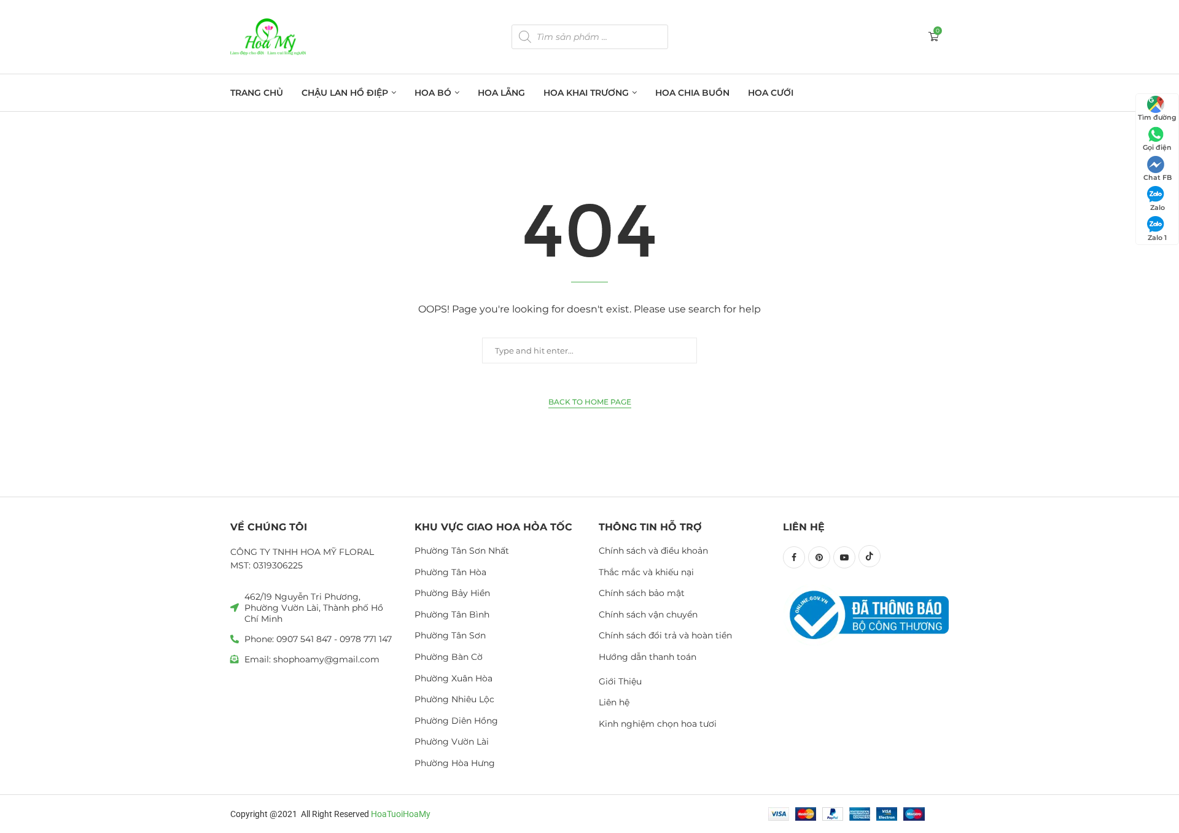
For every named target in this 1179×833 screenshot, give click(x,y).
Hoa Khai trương (586, 92)
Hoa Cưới (770, 92)
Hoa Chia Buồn (692, 92)
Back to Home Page (589, 401)
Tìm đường (1157, 117)
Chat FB (1157, 177)
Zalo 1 (1157, 237)
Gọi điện (1157, 147)
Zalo (1157, 207)
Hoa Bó (432, 92)
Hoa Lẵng (501, 92)
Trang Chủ (256, 92)
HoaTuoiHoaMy (400, 814)
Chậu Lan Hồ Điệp (345, 92)
